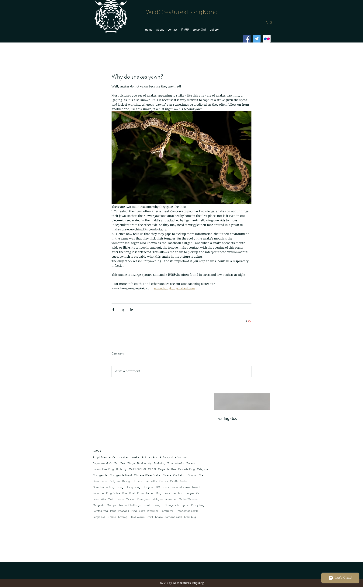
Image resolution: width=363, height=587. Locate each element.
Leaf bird (177, 493)
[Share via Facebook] (113, 309)
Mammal (170, 499)
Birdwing (159, 463)
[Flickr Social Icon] (267, 38)
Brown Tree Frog (103, 469)
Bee (122, 463)
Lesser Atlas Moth (103, 499)
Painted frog (100, 511)
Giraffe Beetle (178, 481)
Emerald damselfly (145, 481)
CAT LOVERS (137, 469)
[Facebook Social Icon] (247, 38)
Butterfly (121, 469)
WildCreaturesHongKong (182, 12)
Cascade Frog (186, 469)
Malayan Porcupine (138, 499)
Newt (146, 505)
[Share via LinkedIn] (132, 309)
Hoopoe (148, 487)
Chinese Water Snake (147, 475)
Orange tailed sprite (176, 505)
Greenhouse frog (103, 487)
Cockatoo (179, 475)
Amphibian (100, 457)
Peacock (123, 511)
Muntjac (112, 505)
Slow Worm (137, 517)
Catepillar (203, 469)
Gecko (163, 481)
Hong (119, 487)
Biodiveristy (144, 463)
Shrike (112, 517)
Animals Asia (149, 457)
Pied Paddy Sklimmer (144, 511)
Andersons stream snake (124, 457)
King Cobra (113, 493)
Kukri (140, 493)
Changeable (100, 475)
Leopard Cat (192, 493)
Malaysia (157, 499)
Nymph (157, 505)
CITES (152, 469)
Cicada (167, 475)
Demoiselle (100, 481)
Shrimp (122, 517)
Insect (196, 487)
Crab (201, 475)
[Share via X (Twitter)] (122, 309)
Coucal (192, 475)
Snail (150, 517)
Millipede (98, 505)
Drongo (127, 481)
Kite (124, 493)
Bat (116, 463)
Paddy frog (197, 505)
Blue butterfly (175, 463)
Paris (113, 511)
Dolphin (114, 481)
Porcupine (167, 511)
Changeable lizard (121, 475)
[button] (269, 22)
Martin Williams (188, 499)
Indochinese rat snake (176, 487)
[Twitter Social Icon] (257, 38)
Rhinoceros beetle (187, 511)
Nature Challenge (130, 505)
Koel (132, 493)
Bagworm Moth (102, 463)
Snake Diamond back (168, 517)
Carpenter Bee (167, 469)
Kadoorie (98, 493)
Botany (190, 463)
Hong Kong (133, 487)
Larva (166, 493)
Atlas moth (181, 457)
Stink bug (190, 517)
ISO (157, 487)
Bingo (131, 463)
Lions (120, 499)
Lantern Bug (153, 493)
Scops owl (99, 517)
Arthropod (166, 457)
